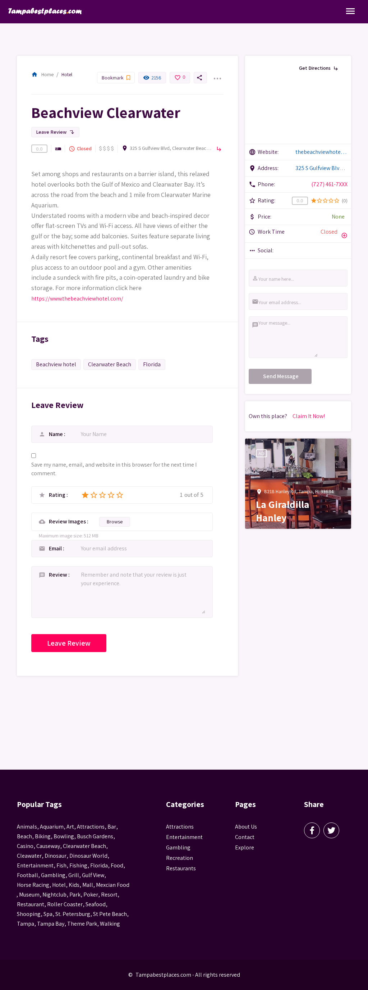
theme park (82, 923)
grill (73, 875)
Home (42, 74)
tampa (25, 923)
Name (56, 434)
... (217, 74)
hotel (59, 885)
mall (87, 885)
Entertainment (184, 837)
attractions (91, 826)
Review (58, 574)
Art (70, 826)
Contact (244, 837)
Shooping (29, 914)
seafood (96, 904)
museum (29, 894)
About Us (246, 826)
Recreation (179, 858)
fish (61, 865)
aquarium (52, 826)
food (117, 865)
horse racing (33, 885)
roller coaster (65, 904)
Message (252, 324)
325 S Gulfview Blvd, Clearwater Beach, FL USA (171, 148)
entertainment (35, 865)
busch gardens (95, 836)
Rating (57, 495)
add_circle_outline (344, 235)
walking (110, 923)
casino (25, 846)
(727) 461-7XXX (329, 184)
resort (109, 894)
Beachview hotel (56, 364)
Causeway (48, 846)
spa (47, 914)
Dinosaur (55, 856)
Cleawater (29, 856)
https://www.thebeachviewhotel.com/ (77, 298)
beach (24, 836)
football (27, 875)
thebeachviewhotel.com (321, 152)
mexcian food (112, 885)
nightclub (54, 894)
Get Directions (319, 68)
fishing (78, 865)
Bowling (64, 836)
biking (43, 836)
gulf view (93, 875)
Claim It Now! (309, 416)
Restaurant (30, 904)
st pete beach (110, 914)
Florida (152, 364)
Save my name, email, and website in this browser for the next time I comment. (114, 469)
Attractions (180, 826)
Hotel (66, 74)
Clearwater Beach (109, 364)
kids (74, 885)
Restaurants (181, 868)
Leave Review (55, 132)
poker (90, 894)
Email (56, 548)
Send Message (281, 376)
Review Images (68, 521)
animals (27, 826)
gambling (53, 875)
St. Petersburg (72, 914)
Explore (244, 847)
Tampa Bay (50, 923)
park (74, 894)
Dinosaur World (88, 856)
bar (111, 826)
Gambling (178, 847)
